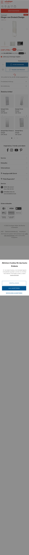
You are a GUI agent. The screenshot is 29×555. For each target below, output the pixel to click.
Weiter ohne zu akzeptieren (14, 293)
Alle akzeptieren (14, 288)
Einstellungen (14, 283)
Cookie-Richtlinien (14, 275)
